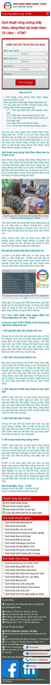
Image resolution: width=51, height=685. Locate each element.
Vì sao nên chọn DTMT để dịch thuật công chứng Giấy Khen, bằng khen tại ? (25, 106)
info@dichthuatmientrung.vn (38, 653)
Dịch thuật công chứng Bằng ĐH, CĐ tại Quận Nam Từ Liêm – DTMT (25, 316)
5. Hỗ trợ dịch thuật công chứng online (27, 125)
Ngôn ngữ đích (10, 58)
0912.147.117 (33, 659)
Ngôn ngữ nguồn (11, 50)
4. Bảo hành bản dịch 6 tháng (22, 123)
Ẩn (30, 92)
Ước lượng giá (25, 82)
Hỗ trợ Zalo (32, 666)
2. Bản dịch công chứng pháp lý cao (25, 115)
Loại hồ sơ (8, 66)
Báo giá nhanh (33, 647)
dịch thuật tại (17, 258)
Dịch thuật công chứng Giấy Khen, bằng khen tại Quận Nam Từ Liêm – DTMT (24, 28)
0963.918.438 (43, 659)
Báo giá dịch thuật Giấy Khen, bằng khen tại (25, 102)
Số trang (7, 74)
